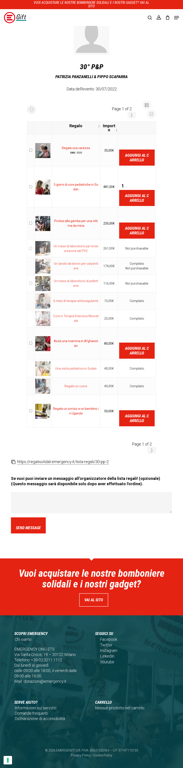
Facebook (108, 639)
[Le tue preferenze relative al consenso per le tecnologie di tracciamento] (8, 760)
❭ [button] (131, 114)
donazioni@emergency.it (45, 681)
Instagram (108, 650)
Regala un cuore (75, 386)
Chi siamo (23, 639)
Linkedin (107, 656)
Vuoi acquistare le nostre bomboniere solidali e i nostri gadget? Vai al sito (91, 4)
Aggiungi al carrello (137, 157)
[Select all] (31, 109)
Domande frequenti (31, 713)
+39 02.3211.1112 (46, 660)
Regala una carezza (76, 148)
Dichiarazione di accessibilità (40, 718)
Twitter (106, 645)
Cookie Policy (102, 755)
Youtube (107, 662)
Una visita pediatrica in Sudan (76, 368)
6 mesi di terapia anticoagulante (75, 301)
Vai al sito (93, 599)
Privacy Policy (81, 755)
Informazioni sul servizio (35, 708)
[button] (176, 17)
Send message (28, 527)
